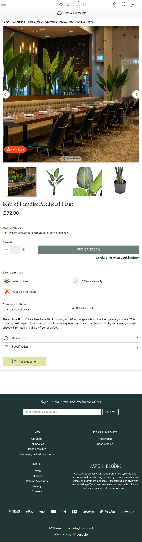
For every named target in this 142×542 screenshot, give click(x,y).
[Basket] (133, 4)
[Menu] (3, 4)
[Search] (123, 4)
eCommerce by (67, 534)
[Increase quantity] (23, 250)
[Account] (114, 4)
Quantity (7, 242)
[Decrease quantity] (6, 250)
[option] (71, 94)
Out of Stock (88, 249)
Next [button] (136, 94)
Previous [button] (5, 94)
